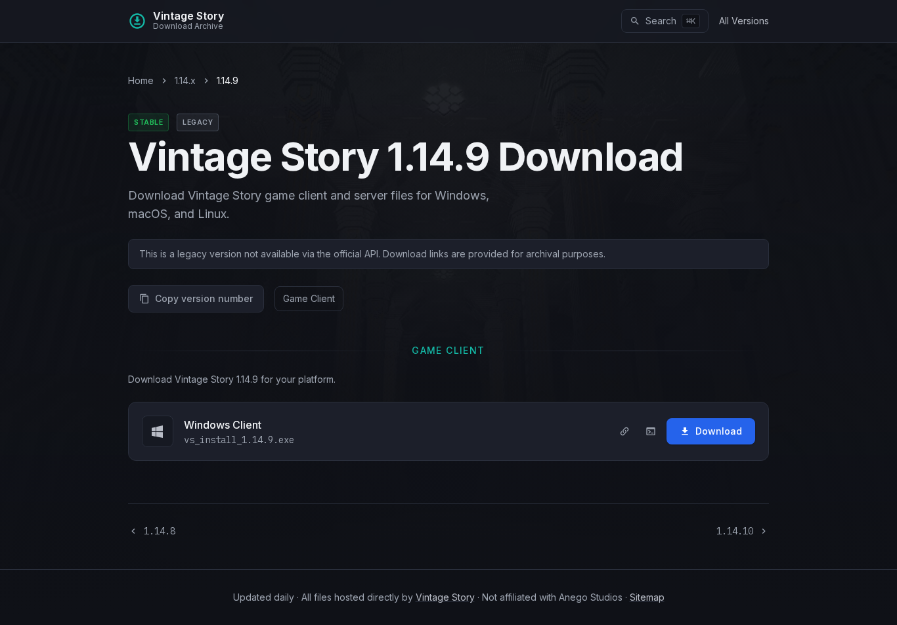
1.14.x (185, 80)
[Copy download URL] (624, 431)
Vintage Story (445, 597)
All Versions (744, 20)
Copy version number (204, 298)
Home (141, 80)
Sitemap (647, 597)
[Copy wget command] (650, 431)
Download (718, 431)
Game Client (309, 298)
